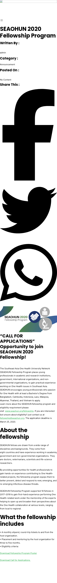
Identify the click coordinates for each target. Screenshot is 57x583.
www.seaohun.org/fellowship (19, 411)
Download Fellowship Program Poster (18, 553)
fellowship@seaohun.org (12, 418)
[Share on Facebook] (28, 135)
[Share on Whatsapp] (28, 273)
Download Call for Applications (15, 560)
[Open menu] (1, 20)
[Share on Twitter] (28, 211)
